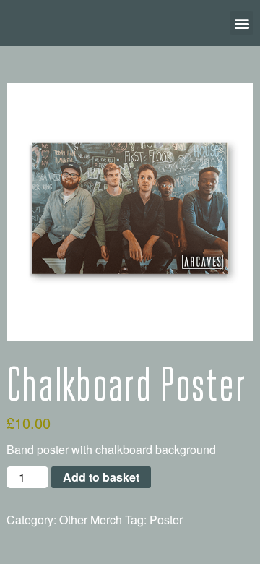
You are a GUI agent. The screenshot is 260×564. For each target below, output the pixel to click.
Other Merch (90, 519)
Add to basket (101, 477)
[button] (242, 23)
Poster (166, 519)
